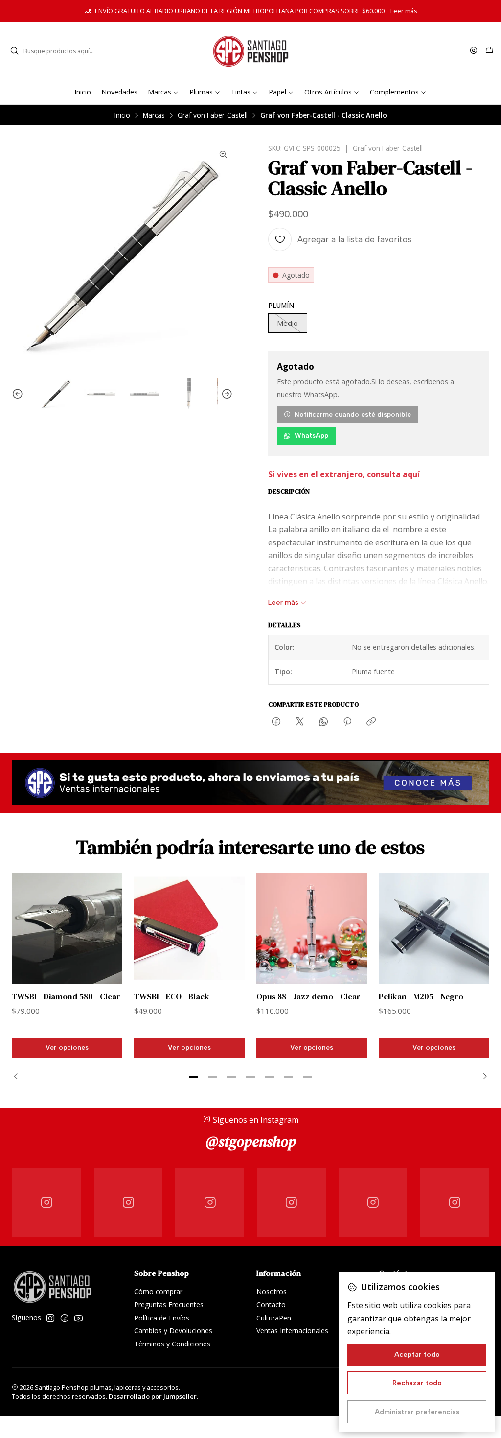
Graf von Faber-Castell (213, 115)
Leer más (403, 10)
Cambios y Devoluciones (173, 1330)
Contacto (271, 1304)
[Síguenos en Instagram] (50, 1318)
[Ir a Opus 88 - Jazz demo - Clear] (311, 928)
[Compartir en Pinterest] (347, 722)
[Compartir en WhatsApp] (324, 722)
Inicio (122, 115)
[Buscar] (14, 51)
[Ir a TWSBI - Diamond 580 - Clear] (67, 928)
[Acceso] (473, 51)
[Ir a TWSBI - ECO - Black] (189, 928)
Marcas (154, 115)
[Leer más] (250, 782)
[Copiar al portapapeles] (371, 722)
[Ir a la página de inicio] (250, 51)
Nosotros (271, 1291)
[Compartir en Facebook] (276, 722)
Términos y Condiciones (172, 1343)
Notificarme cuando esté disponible (353, 414)
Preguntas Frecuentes (169, 1304)
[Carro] (489, 51)
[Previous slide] (19, 394)
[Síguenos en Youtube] (78, 1318)
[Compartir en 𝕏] (300, 722)
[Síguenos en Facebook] (64, 1318)
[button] (193, 1077)
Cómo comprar (158, 1291)
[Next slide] (225, 394)
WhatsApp (311, 435)
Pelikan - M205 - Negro (421, 996)
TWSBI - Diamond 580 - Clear (66, 996)
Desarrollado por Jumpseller (153, 1396)
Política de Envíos (161, 1317)
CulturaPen (273, 1317)
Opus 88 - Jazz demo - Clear (308, 996)
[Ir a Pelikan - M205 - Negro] (434, 928)
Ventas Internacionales (292, 1330)
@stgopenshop (250, 1142)
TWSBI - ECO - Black (171, 996)
